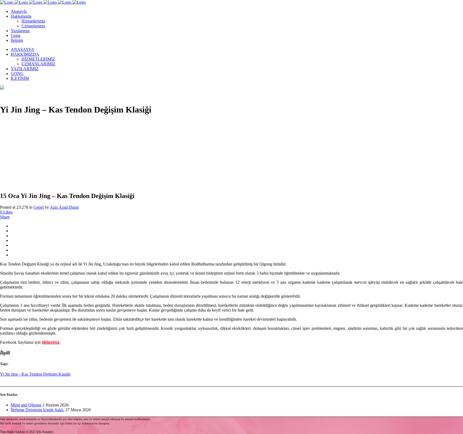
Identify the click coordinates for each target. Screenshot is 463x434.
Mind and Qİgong (26, 405)
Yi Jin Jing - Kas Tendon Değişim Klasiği (35, 374)
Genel (38, 207)
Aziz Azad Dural (64, 207)
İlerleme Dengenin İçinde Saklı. (37, 409)
